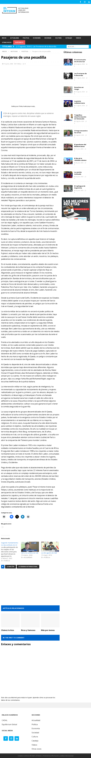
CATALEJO (68, 38)
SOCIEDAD (47, 38)
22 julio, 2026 (79, 190)
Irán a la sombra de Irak (29, 553)
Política (19, 64)
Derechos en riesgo (79, 88)
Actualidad (36, 720)
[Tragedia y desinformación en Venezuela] (68, 117)
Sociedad (35, 732)
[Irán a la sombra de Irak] (30, 547)
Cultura (35, 736)
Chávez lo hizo (7, 630)
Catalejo (35, 740)
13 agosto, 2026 (80, 92)
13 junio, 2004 (8, 64)
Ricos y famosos (28, 630)
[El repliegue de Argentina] (68, 188)
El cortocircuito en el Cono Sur (80, 61)
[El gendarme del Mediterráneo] (68, 147)
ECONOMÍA (37, 38)
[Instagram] (85, 2)
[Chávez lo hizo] (10, 620)
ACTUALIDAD (14, 38)
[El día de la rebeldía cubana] (68, 160)
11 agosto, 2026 (80, 105)
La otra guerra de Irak (49, 553)
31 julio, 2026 (79, 149)
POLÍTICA (26, 38)
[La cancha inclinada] (68, 174)
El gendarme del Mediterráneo (80, 145)
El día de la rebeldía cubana (80, 159)
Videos (34, 745)
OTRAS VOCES (6, 42)
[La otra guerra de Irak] (50, 547)
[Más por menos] (50, 620)
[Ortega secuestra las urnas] (68, 133)
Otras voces (36, 749)
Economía (36, 728)
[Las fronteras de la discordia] (68, 76)
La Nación (10, 567)
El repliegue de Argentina (79, 187)
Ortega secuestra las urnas (80, 132)
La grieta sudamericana (79, 102)
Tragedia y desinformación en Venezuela (80, 117)
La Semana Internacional (28, 567)
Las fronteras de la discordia (80, 74)
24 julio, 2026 (79, 176)
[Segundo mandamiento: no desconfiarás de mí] (11, 552)
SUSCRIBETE (19, 42)
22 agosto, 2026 (80, 64)
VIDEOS (78, 38)
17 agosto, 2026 (80, 78)
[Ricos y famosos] (30, 620)
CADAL (4, 720)
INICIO (4, 38)
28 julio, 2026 (79, 163)
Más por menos (48, 630)
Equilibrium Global (9, 724)
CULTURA (58, 38)
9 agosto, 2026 (80, 121)
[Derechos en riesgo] (68, 89)
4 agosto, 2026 (80, 135)
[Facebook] (80, 2)
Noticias (14, 51)
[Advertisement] (61, 19)
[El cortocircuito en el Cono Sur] (68, 62)
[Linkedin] (89, 2)
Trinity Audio (23, 106)
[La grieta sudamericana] (68, 103)
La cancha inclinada (78, 173)
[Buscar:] (78, 46)
